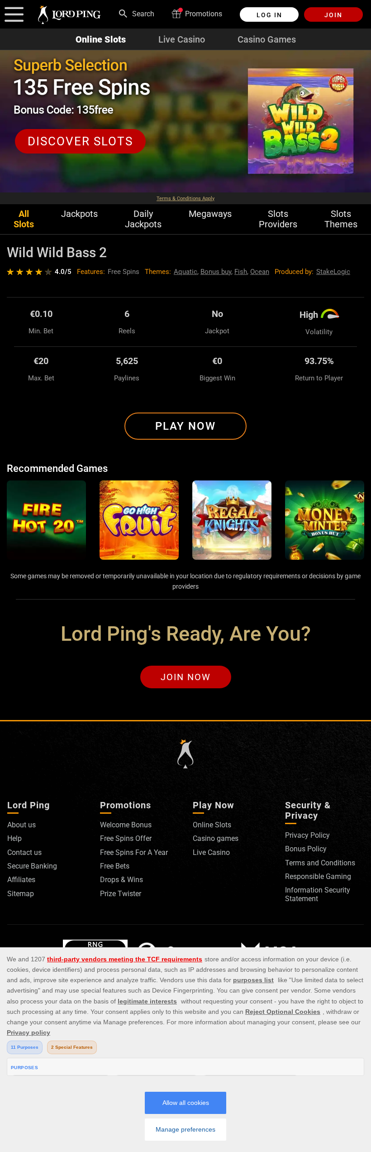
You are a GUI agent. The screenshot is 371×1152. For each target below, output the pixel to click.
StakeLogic (333, 272)
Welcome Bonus (126, 825)
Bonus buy (215, 272)
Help (14, 838)
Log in (269, 15)
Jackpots (79, 214)
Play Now (185, 426)
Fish (240, 272)
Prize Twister (120, 893)
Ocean (259, 272)
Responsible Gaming (318, 876)
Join (333, 15)
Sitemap (20, 893)
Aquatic (185, 272)
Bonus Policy (306, 849)
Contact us (24, 852)
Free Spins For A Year (134, 852)
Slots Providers (278, 219)
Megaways (210, 214)
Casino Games (267, 39)
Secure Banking (32, 866)
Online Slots (101, 39)
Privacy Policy (307, 835)
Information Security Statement (317, 894)
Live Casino (181, 39)
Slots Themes (340, 219)
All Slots (24, 219)
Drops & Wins (121, 879)
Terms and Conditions (320, 863)
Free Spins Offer (126, 838)
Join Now (186, 677)
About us (21, 825)
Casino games (215, 838)
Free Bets (114, 866)
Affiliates (21, 879)
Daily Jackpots (143, 219)
